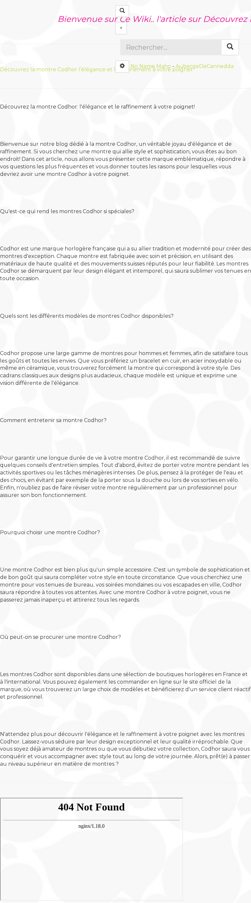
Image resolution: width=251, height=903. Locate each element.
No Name (142, 66)
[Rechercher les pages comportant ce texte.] (230, 47)
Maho (163, 66)
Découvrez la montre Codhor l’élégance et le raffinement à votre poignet (96, 69)
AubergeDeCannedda (205, 66)
